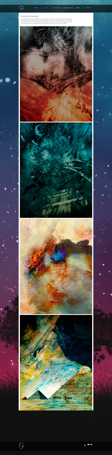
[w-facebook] (85, 446)
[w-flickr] (91, 444)
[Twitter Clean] (88, 444)
